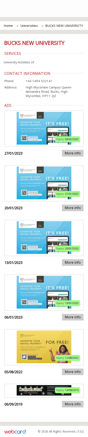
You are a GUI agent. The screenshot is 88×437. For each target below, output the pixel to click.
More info (73, 153)
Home (8, 25)
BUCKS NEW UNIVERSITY (64, 25)
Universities (29, 25)
